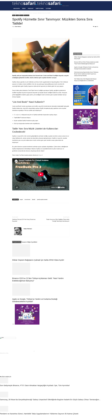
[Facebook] (24, 33)
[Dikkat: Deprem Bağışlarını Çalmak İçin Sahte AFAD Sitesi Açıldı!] (40, 250)
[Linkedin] (35, 33)
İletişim (48, 8)
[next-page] (14, 324)
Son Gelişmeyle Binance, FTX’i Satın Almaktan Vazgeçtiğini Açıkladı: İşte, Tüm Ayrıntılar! (35, 385)
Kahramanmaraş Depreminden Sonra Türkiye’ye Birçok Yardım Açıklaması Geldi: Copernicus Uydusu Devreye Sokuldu (86, 73)
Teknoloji (21, 15)
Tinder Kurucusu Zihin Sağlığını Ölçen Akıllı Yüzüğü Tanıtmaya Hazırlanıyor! (57, 220)
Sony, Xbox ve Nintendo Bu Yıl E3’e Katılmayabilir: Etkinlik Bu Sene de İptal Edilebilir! (54, 357)
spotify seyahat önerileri (42, 199)
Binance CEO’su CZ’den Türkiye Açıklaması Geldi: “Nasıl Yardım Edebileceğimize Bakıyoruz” (86, 62)
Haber (17, 15)
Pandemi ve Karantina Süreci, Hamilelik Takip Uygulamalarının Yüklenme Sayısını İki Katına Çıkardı (39, 414)
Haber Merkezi (18, 26)
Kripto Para (40, 8)
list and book (27, 199)
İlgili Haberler (16, 242)
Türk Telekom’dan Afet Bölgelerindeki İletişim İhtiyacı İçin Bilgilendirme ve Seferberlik (85, 79)
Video (24, 8)
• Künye (79, 366)
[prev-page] (12, 324)
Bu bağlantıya (17, 114)
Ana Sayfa (16, 8)
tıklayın (40, 155)
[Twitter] (28, 33)
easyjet (21, 199)
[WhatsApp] (31, 33)
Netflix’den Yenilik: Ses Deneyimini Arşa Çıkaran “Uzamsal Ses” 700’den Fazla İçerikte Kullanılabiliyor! (56, 348)
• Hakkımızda (85, 366)
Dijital (19, 13)
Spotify (33, 199)
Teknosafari (26, 15)
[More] (39, 33)
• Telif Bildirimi (94, 366)
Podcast (30, 8)
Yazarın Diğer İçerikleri (29, 242)
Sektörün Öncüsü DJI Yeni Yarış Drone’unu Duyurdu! (23, 220)
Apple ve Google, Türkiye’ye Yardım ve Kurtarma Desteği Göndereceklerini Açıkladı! (86, 67)
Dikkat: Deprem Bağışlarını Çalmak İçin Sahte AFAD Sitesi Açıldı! (38, 260)
